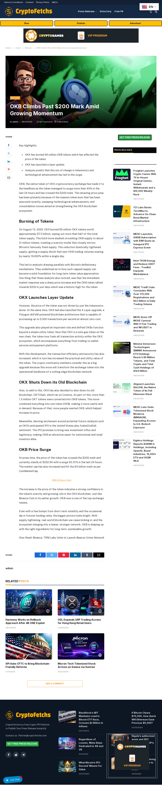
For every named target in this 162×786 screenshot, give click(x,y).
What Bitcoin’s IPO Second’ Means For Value (90, 766)
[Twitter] (9, 153)
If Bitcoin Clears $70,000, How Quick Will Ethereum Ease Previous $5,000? (144, 717)
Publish (81, 23)
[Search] (155, 11)
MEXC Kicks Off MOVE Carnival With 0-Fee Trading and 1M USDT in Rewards (144, 324)
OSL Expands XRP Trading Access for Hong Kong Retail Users (79, 621)
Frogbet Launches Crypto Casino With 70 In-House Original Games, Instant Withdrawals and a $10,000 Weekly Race (144, 182)
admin (15, 122)
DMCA (55, 2)
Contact (29, 2)
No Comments (46, 122)
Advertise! (135, 23)
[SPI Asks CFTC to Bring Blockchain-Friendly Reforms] (29, 646)
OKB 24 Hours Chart (61, 480)
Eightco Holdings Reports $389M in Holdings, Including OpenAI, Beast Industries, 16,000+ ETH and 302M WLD (144, 450)
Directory (105, 11)
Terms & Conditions (13, 2)
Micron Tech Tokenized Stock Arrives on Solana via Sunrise (77, 665)
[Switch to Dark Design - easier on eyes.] (151, 11)
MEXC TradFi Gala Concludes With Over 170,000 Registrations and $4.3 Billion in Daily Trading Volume (144, 296)
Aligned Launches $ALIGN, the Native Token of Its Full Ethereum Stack (144, 389)
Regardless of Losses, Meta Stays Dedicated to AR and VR (91, 744)
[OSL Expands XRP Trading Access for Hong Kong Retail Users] (81, 602)
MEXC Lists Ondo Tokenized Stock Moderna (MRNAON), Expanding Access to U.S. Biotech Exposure (144, 417)
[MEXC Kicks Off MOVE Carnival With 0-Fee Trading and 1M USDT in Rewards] (122, 321)
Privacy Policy (42, 2)
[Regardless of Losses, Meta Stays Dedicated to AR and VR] (67, 743)
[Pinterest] (9, 169)
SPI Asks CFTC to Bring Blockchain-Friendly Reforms (28, 665)
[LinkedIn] (9, 161)
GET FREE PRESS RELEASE (135, 137)
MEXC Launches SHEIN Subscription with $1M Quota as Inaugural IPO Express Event (144, 240)
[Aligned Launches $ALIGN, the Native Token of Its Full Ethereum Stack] (122, 388)
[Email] (9, 177)
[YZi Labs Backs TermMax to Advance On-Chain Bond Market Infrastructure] (122, 211)
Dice (26, 23)
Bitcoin (15, 98)
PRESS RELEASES (123, 150)
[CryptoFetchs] (28, 11)
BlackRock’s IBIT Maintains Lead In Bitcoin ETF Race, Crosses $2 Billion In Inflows (91, 719)
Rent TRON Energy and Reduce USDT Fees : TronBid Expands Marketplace (144, 267)
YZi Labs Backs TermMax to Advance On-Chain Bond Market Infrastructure (144, 214)
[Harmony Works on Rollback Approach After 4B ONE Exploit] (29, 602)
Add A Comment (55, 683)
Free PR (119, 11)
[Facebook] (9, 145)
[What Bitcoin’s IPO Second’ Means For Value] (67, 767)
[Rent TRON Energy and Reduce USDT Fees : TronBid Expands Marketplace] (122, 265)
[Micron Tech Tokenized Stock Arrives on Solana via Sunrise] (81, 646)
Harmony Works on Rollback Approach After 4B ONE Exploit (25, 621)
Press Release (86, 11)
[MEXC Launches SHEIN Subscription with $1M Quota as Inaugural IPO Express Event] (122, 238)
